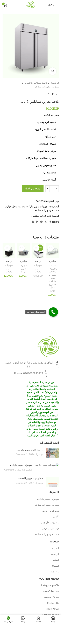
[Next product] (49, 94)
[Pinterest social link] (41, 222)
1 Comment (21, 454)
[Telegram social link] (33, 222)
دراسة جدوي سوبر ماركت (30, 449)
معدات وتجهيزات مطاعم (47, 87)
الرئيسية (55, 83)
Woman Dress (51, 597)
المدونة (55, 566)
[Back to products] (53, 94)
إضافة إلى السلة (32, 189)
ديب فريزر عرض (50, 511)
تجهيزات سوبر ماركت (37, 206)
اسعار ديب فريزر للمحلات (31, 478)
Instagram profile (50, 585)
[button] (51, 248)
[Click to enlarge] (52, 71)
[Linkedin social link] (37, 222)
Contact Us (53, 603)
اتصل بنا (55, 548)
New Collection (51, 591)
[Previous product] (57, 94)
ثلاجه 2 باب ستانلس (41, 216)
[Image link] (48, 346)
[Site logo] (30, 5)
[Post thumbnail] (52, 453)
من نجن (55, 572)
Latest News (52, 609)
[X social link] (46, 222)
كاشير (56, 517)
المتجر (56, 560)
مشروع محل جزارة (15, 206)
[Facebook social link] (50, 222)
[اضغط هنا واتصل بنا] (53, 312)
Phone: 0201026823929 (28, 373)
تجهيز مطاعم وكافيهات (36, 83)
